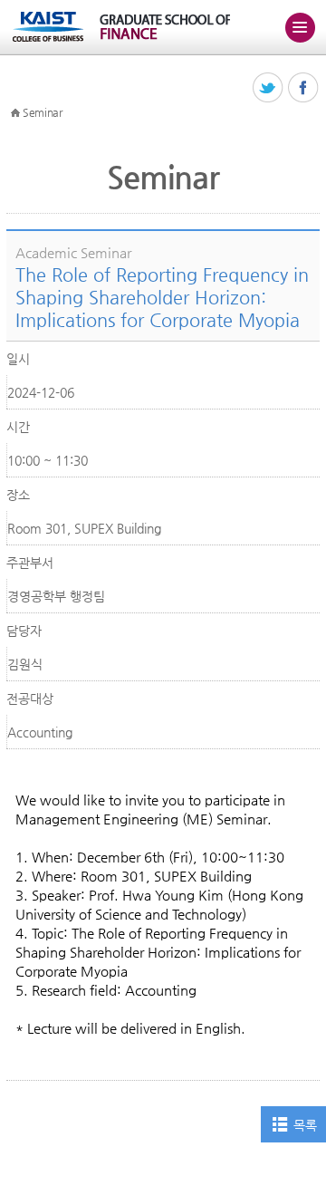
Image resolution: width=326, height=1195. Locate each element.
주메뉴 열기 (300, 27)
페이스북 (304, 88)
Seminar (42, 112)
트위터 (268, 88)
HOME (15, 113)
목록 (304, 1125)
